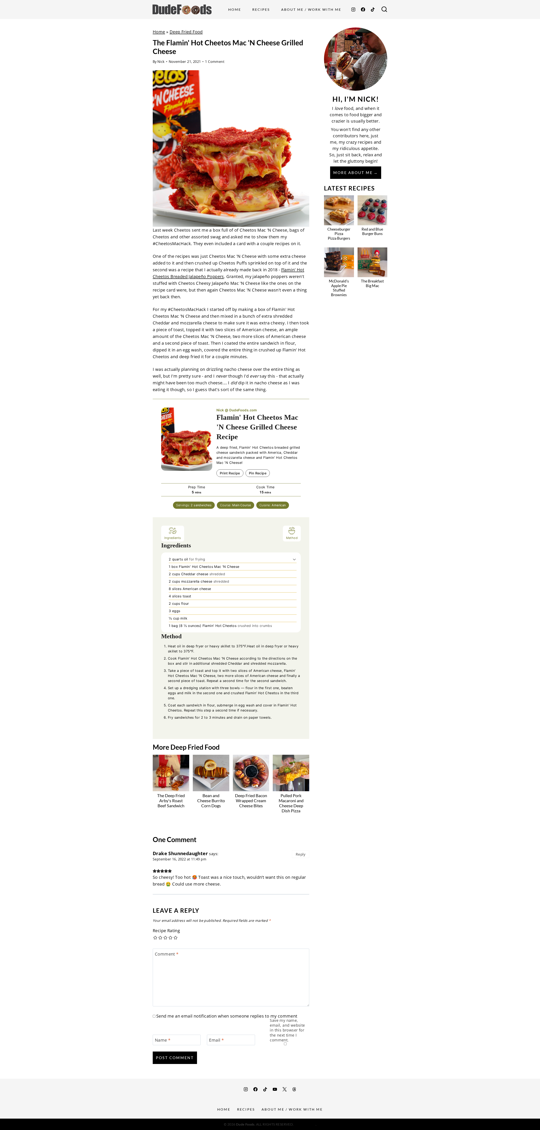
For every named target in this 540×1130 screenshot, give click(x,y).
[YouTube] (275, 1089)
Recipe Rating (166, 930)
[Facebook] (363, 9)
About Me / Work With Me (311, 9)
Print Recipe (230, 473)
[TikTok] (373, 9)
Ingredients (172, 538)
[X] (284, 1089)
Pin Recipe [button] (257, 473)
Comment (167, 954)
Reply (300, 854)
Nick (161, 61)
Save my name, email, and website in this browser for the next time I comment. (287, 1030)
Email (216, 1040)
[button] (294, 559)
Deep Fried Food (186, 32)
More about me (353, 172)
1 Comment (214, 61)
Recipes (261, 9)
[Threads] (294, 1089)
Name (162, 1040)
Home (234, 9)
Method (292, 538)
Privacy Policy (305, 1124)
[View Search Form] (384, 9)
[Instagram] (353, 9)
